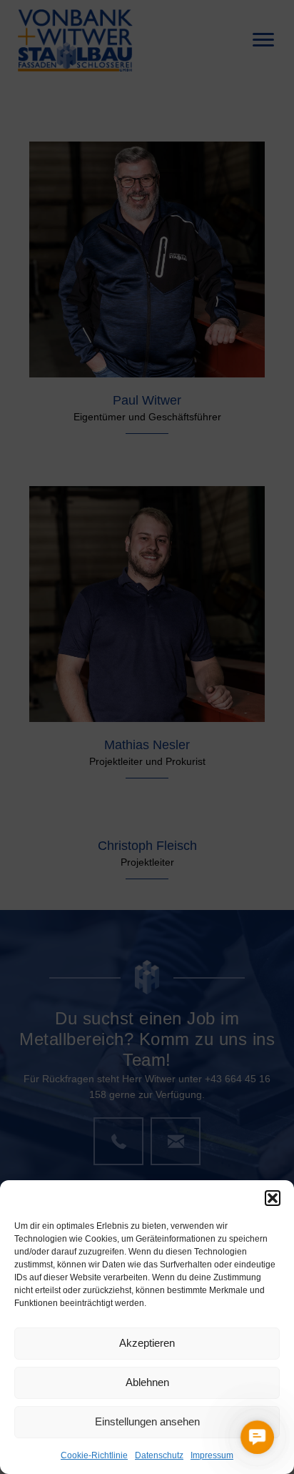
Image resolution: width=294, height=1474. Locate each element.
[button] (272, 1198)
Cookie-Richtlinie (94, 1455)
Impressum (212, 1455)
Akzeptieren (147, 1343)
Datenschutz (159, 1455)
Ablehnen (147, 1382)
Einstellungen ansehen (147, 1421)
